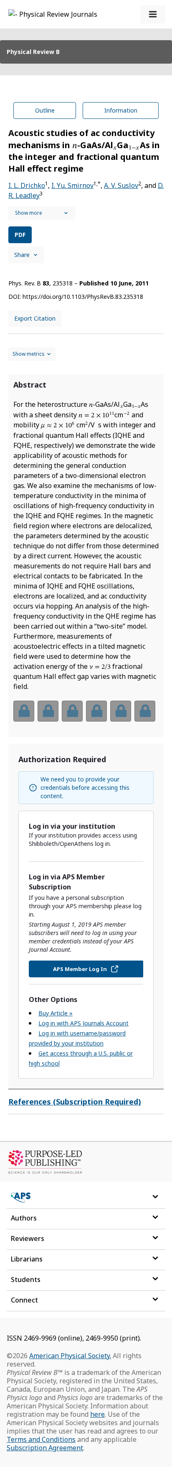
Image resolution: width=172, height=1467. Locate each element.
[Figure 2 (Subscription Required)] (48, 711)
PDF (20, 235)
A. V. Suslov (121, 185)
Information (120, 110)
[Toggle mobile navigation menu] (152, 14)
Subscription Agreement (45, 1447)
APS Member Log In (80, 969)
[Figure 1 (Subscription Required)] (23, 711)
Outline (45, 110)
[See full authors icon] (41, 213)
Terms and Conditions (41, 1439)
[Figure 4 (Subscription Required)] (96, 711)
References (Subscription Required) (74, 1102)
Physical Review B (33, 52)
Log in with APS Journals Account (83, 1023)
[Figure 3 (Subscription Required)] (72, 711)
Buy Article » (55, 1013)
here (97, 1414)
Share (22, 255)
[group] (86, 716)
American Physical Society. (70, 1355)
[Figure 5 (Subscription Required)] (120, 711)
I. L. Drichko (26, 185)
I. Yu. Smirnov (72, 185)
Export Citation (35, 318)
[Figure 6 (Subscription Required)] (144, 711)
